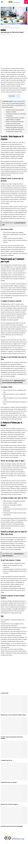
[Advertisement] (14, 52)
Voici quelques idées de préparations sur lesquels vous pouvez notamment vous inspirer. (13, 628)
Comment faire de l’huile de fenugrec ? (9, 804)
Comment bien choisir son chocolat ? (9, 782)
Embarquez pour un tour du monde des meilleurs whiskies (13, 715)
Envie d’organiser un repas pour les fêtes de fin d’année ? (13, 620)
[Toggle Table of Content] (17, 96)
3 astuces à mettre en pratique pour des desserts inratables (12, 737)
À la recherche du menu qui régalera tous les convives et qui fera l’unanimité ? (12, 624)
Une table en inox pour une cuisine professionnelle (12, 826)
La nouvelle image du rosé (6, 760)
